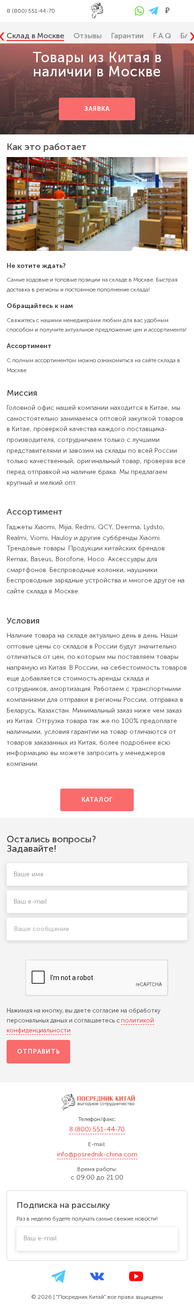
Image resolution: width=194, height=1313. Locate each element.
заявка (97, 108)
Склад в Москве (35, 35)
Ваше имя (28, 874)
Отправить (38, 1051)
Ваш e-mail (30, 901)
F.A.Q (162, 35)
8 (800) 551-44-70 (97, 1129)
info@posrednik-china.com (97, 1154)
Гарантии (127, 35)
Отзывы (87, 35)
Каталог (97, 799)
